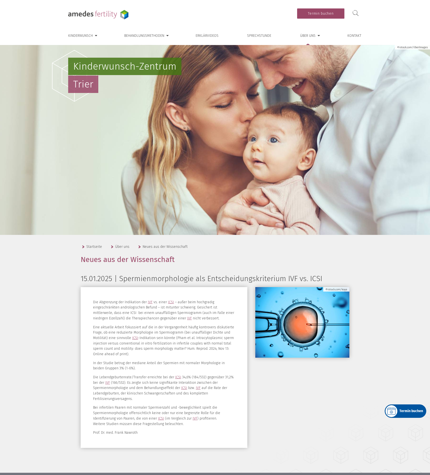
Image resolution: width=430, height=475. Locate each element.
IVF (150, 302)
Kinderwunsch (80, 36)
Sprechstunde (259, 36)
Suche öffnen (356, 13)
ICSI (171, 302)
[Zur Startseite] (99, 14)
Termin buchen (320, 13)
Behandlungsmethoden (144, 36)
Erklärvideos (207, 36)
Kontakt (354, 36)
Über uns (308, 36)
